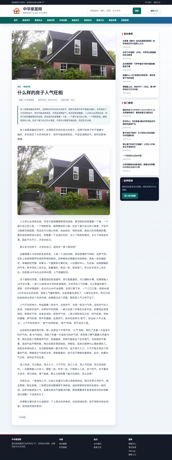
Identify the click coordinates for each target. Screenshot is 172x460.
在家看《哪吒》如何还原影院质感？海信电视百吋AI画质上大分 (139, 42)
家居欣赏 (51, 20)
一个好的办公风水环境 (132, 156)
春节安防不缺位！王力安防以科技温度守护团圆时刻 (139, 134)
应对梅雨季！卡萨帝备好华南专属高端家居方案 (139, 65)
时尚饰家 (63, 20)
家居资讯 (26, 20)
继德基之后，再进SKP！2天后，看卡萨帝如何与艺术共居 (139, 88)
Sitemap (132, 451)
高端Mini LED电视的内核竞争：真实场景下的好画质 (139, 76)
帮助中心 (132, 444)
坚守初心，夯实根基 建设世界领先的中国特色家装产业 (139, 122)
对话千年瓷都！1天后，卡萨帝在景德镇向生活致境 (139, 53)
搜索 (137, 11)
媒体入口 (154, 11)
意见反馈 (132, 447)
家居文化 (100, 20)
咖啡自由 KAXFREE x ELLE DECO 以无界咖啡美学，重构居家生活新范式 (139, 111)
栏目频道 (63, 447)
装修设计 (75, 20)
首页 (16, 20)
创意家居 (125, 20)
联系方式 (157, 2)
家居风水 (38, 20)
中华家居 (22, 417)
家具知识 (88, 20)
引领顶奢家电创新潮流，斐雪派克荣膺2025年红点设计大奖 (139, 165)
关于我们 (148, 2)
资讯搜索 (63, 444)
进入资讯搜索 (130, 196)
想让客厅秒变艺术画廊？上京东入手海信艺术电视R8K (139, 145)
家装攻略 (112, 20)
